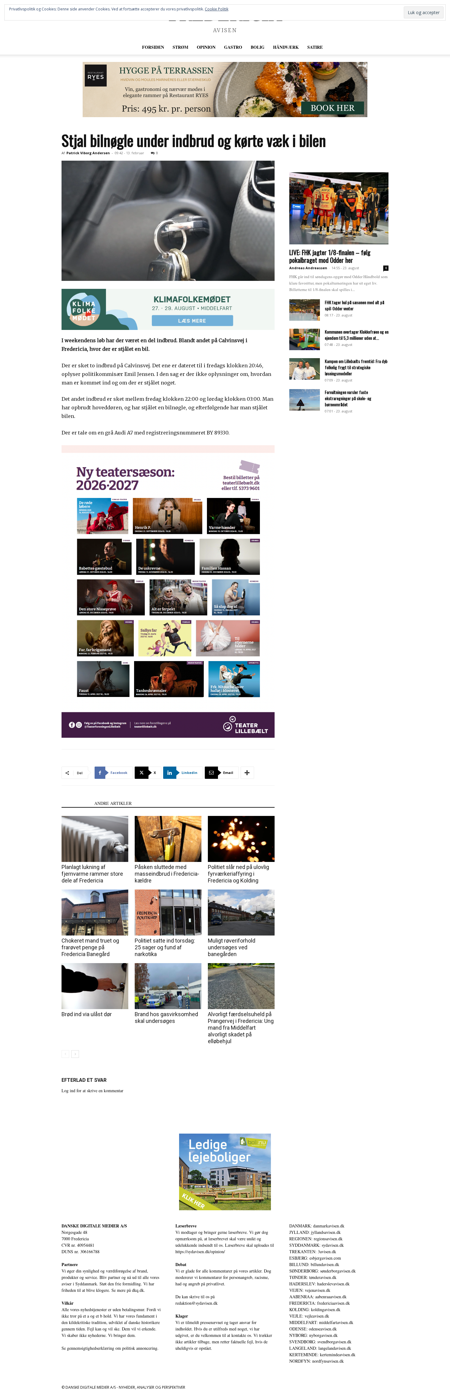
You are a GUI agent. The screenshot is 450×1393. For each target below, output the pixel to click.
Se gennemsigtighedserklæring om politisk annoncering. (110, 1348)
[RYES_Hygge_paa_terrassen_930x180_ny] (225, 89)
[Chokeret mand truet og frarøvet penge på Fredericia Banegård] (95, 913)
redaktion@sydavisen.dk (196, 1303)
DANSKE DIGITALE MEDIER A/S (94, 1226)
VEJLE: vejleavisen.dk (309, 1316)
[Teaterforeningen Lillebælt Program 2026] (168, 591)
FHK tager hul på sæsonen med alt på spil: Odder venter (354, 305)
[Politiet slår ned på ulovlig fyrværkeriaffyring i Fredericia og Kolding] (241, 839)
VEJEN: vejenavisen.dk (309, 1290)
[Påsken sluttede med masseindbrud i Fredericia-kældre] (168, 839)
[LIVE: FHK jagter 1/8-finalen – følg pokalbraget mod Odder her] (338, 208)
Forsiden (153, 47)
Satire (315, 47)
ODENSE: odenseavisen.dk (313, 1329)
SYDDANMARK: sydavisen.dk (316, 1245)
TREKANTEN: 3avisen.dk (312, 1251)
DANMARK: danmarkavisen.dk (316, 1226)
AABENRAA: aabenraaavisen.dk (318, 1296)
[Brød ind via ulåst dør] (95, 986)
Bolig (257, 47)
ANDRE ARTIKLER (113, 803)
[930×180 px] (168, 309)
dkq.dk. (138, 1290)
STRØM (180, 47)
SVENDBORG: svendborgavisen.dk (320, 1342)
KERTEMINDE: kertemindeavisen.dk (322, 1354)
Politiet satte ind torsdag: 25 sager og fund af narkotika (165, 947)
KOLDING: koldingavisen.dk (314, 1309)
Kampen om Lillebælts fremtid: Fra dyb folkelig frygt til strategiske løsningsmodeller (356, 367)
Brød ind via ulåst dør (87, 1014)
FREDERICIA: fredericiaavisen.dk (319, 1303)
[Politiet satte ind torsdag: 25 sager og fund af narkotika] (168, 913)
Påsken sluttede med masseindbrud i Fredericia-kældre (167, 874)
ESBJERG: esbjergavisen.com (315, 1258)
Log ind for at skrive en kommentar (92, 1090)
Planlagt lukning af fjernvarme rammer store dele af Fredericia (92, 874)
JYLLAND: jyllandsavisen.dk (315, 1232)
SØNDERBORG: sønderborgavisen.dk (322, 1271)
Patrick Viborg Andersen (88, 153)
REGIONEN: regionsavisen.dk (316, 1239)
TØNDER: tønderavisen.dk (312, 1277)
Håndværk (286, 47)
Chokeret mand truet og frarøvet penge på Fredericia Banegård (90, 947)
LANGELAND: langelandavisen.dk (320, 1348)
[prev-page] (65, 1054)
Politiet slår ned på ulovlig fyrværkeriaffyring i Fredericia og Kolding (238, 874)
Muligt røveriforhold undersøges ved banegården (231, 947)
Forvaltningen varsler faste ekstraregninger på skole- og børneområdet (348, 398)
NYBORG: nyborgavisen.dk (313, 1335)
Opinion (206, 47)
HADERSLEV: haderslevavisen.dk (319, 1284)
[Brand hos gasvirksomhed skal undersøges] (168, 986)
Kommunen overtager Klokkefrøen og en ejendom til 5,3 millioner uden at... (356, 334)
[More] (247, 773)
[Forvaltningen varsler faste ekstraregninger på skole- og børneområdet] (304, 400)
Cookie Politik (216, 9)
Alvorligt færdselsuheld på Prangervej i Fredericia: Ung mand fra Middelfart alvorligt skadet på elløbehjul (241, 1027)
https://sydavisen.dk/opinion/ (200, 1251)
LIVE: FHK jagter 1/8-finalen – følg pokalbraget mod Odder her (329, 256)
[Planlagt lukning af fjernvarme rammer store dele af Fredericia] (95, 839)
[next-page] (75, 1054)
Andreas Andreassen (308, 268)
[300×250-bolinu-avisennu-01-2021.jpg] (225, 1172)
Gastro (233, 47)
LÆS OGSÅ (76, 803)
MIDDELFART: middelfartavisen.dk (321, 1322)
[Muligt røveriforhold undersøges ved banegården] (241, 913)
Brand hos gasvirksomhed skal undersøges (166, 1017)
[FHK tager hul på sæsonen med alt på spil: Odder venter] (304, 310)
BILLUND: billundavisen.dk (314, 1264)
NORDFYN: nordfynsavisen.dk (316, 1361)
